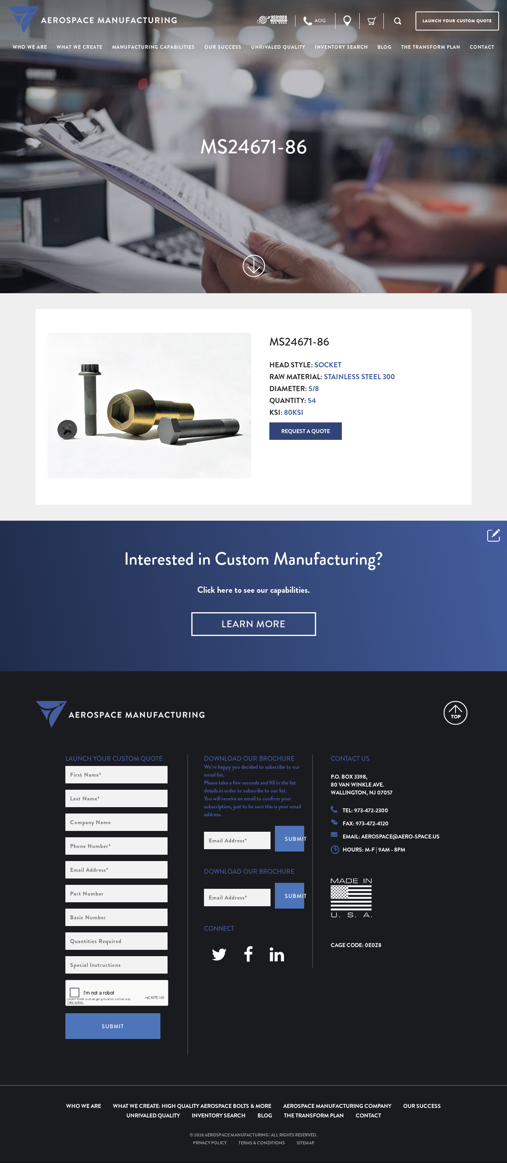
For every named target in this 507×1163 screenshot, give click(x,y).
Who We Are (83, 1106)
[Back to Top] (455, 713)
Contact (368, 1115)
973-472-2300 (371, 810)
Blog (264, 1115)
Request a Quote (305, 431)
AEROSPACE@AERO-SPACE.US (400, 836)
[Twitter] (219, 955)
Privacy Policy (210, 1143)
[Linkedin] (277, 955)
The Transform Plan (314, 1115)
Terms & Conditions (261, 1143)
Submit (113, 1026)
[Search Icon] (397, 21)
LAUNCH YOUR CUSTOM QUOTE (457, 21)
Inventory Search (219, 1115)
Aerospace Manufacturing (237, 1135)
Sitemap (305, 1143)
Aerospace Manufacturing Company (337, 1106)
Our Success (422, 1106)
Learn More (253, 624)
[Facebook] (248, 955)
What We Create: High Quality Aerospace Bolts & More (192, 1106)
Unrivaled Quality (153, 1115)
